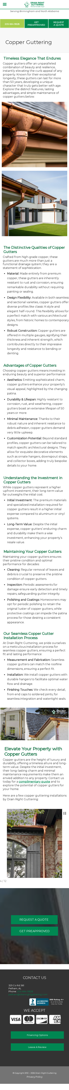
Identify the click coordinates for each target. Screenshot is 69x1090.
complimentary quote (34, 781)
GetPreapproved (36, 23)
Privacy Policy (34, 1076)
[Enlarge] (62, 106)
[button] (64, 813)
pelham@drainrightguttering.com (27, 994)
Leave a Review (37, 1047)
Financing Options (37, 1035)
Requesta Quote (58, 23)
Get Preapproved (34, 931)
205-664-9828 (12, 24)
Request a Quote (34, 919)
